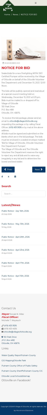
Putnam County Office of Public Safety (19, 366)
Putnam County (28, 355)
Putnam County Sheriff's (13, 371)
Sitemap (26, 376)
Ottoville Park (19, 360)
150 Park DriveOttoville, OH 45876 (10, 340)
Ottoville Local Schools (12, 376)
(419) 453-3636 (15, 127)
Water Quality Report (11, 355)
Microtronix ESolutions (24, 410)
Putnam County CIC (33, 371)
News (15, 14)
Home (7, 14)
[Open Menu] (35, 3)
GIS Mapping (7, 360)
